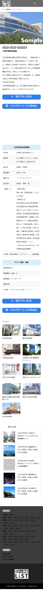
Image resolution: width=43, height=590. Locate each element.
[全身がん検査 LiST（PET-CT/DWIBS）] (6, 3)
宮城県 (10, 517)
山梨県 (15, 525)
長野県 (12, 528)
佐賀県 (10, 542)
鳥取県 (33, 536)
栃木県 (27, 520)
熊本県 (33, 542)
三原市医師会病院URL (24, 178)
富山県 (10, 525)
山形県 (15, 517)
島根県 (21, 536)
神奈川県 (33, 520)
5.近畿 (4, 531)
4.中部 (4, 525)
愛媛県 (15, 539)
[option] (21, 28)
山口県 (10, 536)
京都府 (15, 531)
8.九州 (4, 542)
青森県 (38, 517)
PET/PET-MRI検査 (8, 559)
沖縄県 (27, 542)
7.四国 (4, 539)
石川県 (38, 525)
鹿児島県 (12, 545)
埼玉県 (15, 520)
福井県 (6, 528)
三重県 (10, 531)
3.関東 (4, 520)
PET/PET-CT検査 (22, 47)
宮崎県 (21, 542)
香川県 (21, 539)
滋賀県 (12, 534)
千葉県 (10, 520)
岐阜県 (21, 525)
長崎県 (6, 545)
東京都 (21, 520)
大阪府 (34, 531)
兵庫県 (21, 531)
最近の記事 (12, 427)
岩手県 (21, 517)
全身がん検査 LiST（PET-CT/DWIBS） (17, 586)
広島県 (13, 47)
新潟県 (33, 525)
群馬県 (6, 523)
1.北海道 (4, 515)
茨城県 (12, 523)
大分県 (15, 542)
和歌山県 (27, 531)
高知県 (27, 539)
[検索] (34, 3)
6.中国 (5, 47)
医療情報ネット (25, 254)
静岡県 (17, 528)
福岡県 (38, 542)
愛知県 (27, 525)
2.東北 (4, 517)
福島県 (27, 517)
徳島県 (10, 539)
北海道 (11, 515)
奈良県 (6, 534)
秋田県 (33, 517)
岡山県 (15, 536)
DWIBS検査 (6, 554)
